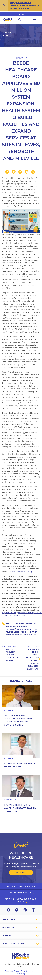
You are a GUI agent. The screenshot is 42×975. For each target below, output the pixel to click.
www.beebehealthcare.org (21, 572)
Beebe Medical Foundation (21, 886)
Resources (8, 927)
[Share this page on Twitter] (13, 171)
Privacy (16, 971)
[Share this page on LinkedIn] (26, 171)
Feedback (9, 971)
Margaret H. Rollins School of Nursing (21, 900)
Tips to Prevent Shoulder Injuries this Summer (12, 655)
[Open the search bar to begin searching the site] (19, 19)
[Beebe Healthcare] (7, 22)
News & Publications (14, 944)
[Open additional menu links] (34, 19)
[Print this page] (33, 171)
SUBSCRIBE (21, 872)
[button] (38, 6)
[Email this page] (20, 171)
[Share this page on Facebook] (7, 171)
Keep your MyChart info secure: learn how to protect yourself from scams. (23, 5)
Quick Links (8, 919)
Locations (21, 14)
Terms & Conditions (28, 971)
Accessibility (20, 974)
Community (21, 58)
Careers (6, 935)
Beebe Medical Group (21, 893)
